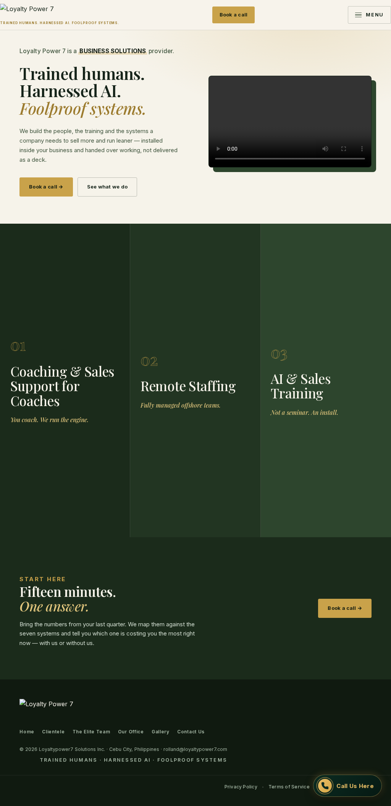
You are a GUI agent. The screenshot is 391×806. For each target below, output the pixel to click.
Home (26, 731)
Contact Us (191, 731)
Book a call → (46, 187)
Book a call (234, 15)
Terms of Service (289, 787)
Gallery (161, 731)
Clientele (53, 731)
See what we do (107, 187)
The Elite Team (91, 731)
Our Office (131, 731)
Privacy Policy (241, 787)
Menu (375, 15)
